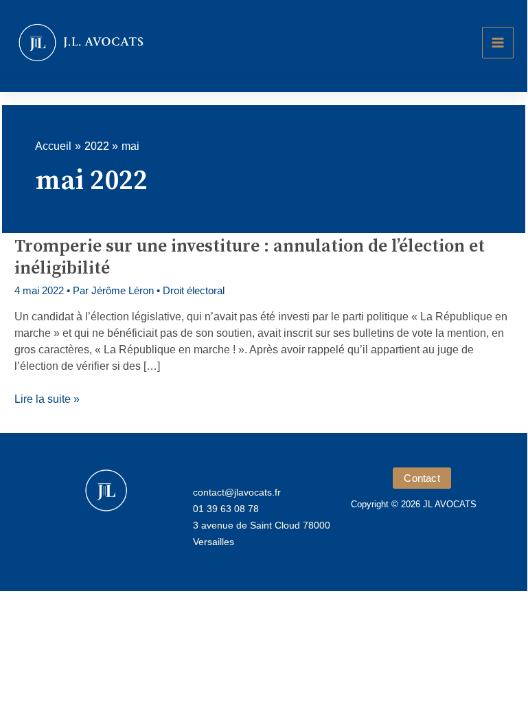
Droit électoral (194, 290)
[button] (421, 478)
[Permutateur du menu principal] (498, 42)
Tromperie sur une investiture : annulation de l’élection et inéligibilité (249, 257)
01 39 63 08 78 (226, 508)
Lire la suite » (47, 400)
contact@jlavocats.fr (237, 492)
